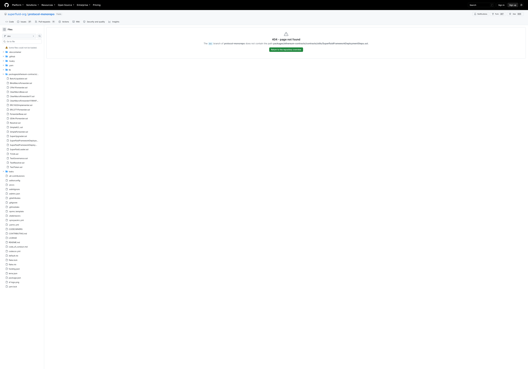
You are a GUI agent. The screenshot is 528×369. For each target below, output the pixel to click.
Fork (499, 14)
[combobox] (23, 41)
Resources (47, 5)
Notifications (482, 14)
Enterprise (82, 5)
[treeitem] (21, 47)
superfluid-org (17, 14)
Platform (16, 5)
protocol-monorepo (41, 14)
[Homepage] (6, 5)
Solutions (31, 5)
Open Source (65, 5)
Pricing (97, 5)
